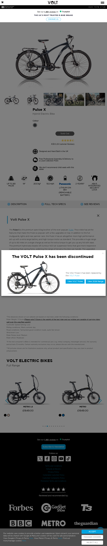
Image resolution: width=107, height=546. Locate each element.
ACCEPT (92, 532)
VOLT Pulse (74, 276)
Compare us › (53, 19)
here (31, 538)
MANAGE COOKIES (92, 537)
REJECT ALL (92, 543)
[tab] (53, 2)
